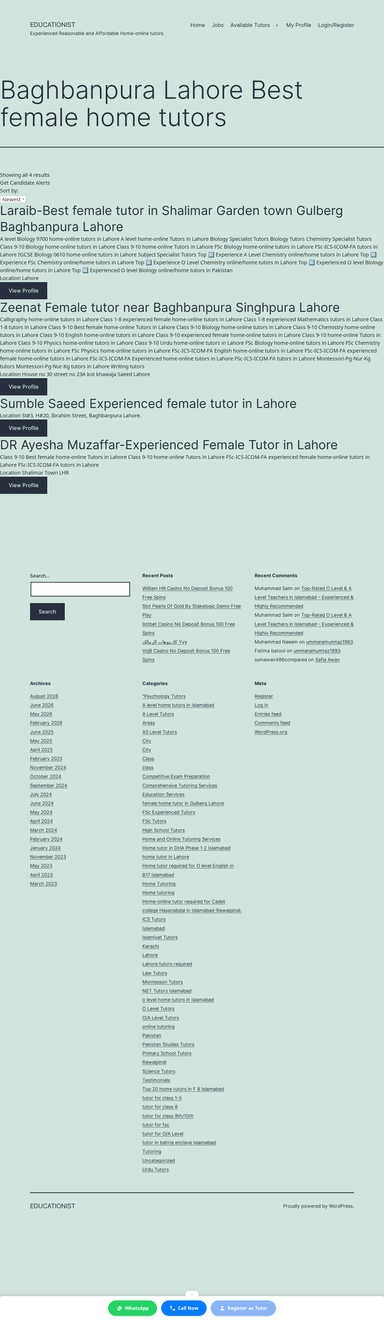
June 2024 (42, 803)
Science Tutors (158, 1071)
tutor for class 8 (160, 1106)
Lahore (150, 955)
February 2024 (46, 839)
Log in (261, 705)
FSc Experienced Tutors (168, 812)
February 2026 (46, 723)
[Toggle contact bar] (192, 1295)
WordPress (341, 1206)
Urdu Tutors (155, 1169)
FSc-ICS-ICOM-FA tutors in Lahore (275, 358)
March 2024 (43, 830)
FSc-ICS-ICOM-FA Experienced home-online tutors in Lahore (161, 358)
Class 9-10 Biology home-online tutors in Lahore (57, 246)
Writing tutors (127, 366)
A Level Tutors (158, 714)
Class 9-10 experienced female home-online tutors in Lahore (228, 334)
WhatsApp (137, 1308)
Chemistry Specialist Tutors (339, 238)
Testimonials (156, 1080)
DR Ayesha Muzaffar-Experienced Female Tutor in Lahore (169, 444)
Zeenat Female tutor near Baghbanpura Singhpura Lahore (170, 307)
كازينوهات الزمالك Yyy (164, 642)
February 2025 (46, 758)
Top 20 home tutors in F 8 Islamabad (183, 1089)
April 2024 (41, 821)
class (147, 767)
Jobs (218, 25)
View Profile (24, 291)
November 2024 (48, 767)
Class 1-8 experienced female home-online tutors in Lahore (171, 319)
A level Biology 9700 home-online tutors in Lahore (59, 238)
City (146, 741)
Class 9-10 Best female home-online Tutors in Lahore (111, 327)
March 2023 (43, 883)
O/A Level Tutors (160, 1017)
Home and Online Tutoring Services (181, 839)
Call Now (188, 1308)
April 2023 (41, 875)
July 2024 (41, 794)
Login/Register (336, 25)
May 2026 (41, 714)
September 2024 (48, 785)
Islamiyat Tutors (160, 937)
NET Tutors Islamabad (166, 991)
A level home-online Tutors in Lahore (165, 238)
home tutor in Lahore (165, 857)
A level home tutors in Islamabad (178, 705)
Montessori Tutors (162, 982)
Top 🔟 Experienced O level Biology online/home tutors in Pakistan (152, 270)
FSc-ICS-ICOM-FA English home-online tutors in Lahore (237, 350)
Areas (148, 723)
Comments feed (272, 723)
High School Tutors (163, 830)
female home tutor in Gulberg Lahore (183, 803)
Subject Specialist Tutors (167, 254)
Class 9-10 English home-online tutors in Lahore (97, 334)
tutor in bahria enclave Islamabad (179, 1142)
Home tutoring (158, 892)
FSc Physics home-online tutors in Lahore (121, 350)
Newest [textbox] (11, 199)
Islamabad (153, 928)
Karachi (150, 946)
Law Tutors (154, 973)
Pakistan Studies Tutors (168, 1044)
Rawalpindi (154, 1062)
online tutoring (158, 1026)
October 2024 (45, 776)
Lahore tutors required (167, 964)
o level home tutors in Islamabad (178, 999)
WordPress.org (271, 732)
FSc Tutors (154, 821)
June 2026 (42, 705)
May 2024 (41, 812)
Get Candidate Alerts (25, 182)
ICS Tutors (154, 919)
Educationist (52, 24)
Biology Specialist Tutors (239, 238)
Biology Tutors (287, 238)
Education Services (163, 794)
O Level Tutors (158, 1008)
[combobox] (13, 199)
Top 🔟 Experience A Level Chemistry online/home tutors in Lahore (278, 254)
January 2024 (45, 848)
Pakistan (151, 1035)
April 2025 (41, 749)
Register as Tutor (247, 1308)
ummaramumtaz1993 (329, 642)
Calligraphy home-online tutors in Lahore (49, 319)
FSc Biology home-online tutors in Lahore (263, 246)
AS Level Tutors (159, 732)
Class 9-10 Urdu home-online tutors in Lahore (189, 342)
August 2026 (44, 696)
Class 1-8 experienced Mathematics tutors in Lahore (306, 319)
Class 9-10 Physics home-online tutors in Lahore (75, 342)
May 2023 (41, 865)
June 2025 (42, 732)
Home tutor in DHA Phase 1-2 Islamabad (186, 848)
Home (197, 25)
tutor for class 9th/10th (168, 1116)
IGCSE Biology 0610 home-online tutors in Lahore (77, 254)
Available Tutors (250, 25)
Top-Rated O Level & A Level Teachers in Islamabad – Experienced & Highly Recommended (304, 597)
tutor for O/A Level (162, 1133)
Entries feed (268, 714)
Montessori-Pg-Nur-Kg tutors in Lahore (62, 366)
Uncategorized (158, 1160)
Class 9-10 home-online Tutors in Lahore (165, 246)
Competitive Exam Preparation (176, 776)
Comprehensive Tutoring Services (179, 785)
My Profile (298, 25)
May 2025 (41, 741)
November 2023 (48, 857)
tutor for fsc (155, 1125)
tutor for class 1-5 (162, 1098)
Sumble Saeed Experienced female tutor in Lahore (148, 403)
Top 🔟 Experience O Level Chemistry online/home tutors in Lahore (216, 262)
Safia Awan (327, 659)
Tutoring (151, 1151)
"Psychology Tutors (163, 696)
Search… (40, 576)
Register (264, 696)
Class (148, 758)
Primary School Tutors (166, 1053)
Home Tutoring (159, 883)
